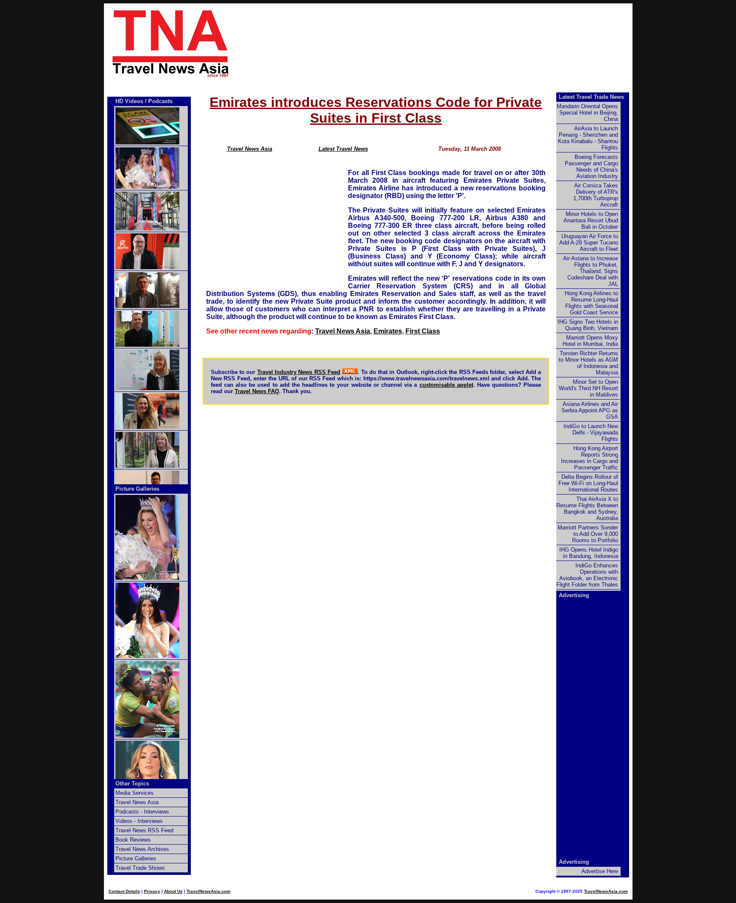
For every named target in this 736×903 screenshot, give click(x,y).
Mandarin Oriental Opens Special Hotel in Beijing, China (587, 112)
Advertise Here (599, 871)
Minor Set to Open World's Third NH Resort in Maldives (588, 388)
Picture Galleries (137, 489)
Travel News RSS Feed (144, 830)
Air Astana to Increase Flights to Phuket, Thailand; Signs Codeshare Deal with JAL (590, 271)
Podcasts (160, 101)
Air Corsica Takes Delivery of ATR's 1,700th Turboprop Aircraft (595, 195)
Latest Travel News (343, 149)
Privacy (152, 891)
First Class (422, 331)
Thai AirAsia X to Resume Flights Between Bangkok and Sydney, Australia (587, 508)
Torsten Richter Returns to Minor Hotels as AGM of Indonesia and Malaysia (588, 363)
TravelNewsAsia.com (208, 891)
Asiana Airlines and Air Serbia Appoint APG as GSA (589, 410)
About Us (173, 891)
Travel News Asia (249, 149)
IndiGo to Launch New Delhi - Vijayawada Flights (591, 432)
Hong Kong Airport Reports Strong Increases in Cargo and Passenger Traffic (589, 458)
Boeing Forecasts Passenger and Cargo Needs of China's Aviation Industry (591, 166)
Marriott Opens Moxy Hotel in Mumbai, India (590, 340)
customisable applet (446, 385)
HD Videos (129, 101)
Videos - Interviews (139, 821)
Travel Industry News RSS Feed (298, 372)
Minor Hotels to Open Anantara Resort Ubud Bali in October (591, 220)
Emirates (388, 331)
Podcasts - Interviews (142, 811)
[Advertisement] (445, 43)
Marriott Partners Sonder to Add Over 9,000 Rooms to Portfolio (588, 534)
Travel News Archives (142, 849)
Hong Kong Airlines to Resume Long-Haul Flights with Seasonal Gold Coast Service (591, 303)
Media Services (134, 793)
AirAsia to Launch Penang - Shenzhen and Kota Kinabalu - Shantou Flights (588, 138)
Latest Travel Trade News (591, 97)
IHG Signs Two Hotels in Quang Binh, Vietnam (588, 325)
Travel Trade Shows (140, 868)
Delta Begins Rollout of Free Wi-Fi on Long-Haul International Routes (588, 483)
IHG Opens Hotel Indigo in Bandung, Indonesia (588, 552)
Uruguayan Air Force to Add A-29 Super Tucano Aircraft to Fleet (588, 242)
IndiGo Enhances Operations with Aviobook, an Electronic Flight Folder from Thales (587, 575)
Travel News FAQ (257, 391)
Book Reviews (133, 840)
